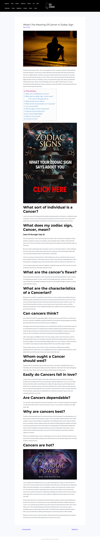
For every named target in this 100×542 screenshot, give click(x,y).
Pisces (13, 8)
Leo (33, 3)
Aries (12, 3)
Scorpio (25, 8)
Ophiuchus (7, 8)
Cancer (17, 3)
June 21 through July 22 (40, 99)
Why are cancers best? (32, 116)
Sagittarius (19, 8)
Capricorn (23, 3)
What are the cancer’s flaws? (34, 101)
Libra (38, 3)
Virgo (35, 8)
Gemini (29, 3)
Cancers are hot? (31, 119)
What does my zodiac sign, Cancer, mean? (39, 96)
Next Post (75, 529)
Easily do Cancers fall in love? (35, 111)
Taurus (30, 8)
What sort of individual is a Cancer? (37, 94)
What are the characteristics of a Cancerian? (40, 104)
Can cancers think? (31, 106)
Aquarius (7, 3)
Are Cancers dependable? (33, 114)
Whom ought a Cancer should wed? (37, 109)
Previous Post (26, 529)
